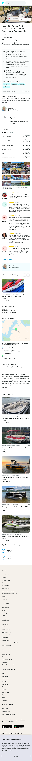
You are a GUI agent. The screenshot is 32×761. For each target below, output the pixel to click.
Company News (6, 654)
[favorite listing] (5, 34)
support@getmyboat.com (8, 714)
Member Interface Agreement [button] (9, 593)
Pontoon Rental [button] (6, 635)
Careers (4, 577)
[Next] (28, 275)
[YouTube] (21, 734)
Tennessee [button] (14, 44)
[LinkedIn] (12, 734)
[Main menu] (29, 3)
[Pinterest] (18, 734)
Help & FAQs (5, 708)
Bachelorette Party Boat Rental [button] (10, 643)
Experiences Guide (7, 659)
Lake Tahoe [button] (5, 678)
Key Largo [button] (4, 695)
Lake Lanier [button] (5, 676)
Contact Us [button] (4, 599)
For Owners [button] (5, 610)
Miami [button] (3, 673)
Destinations (5, 662)
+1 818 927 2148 (6, 711)
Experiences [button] (5, 620)
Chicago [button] (4, 689)
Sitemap (4, 596)
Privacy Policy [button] (8, 750)
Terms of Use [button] (16, 745)
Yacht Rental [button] (5, 637)
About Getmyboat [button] (6, 575)
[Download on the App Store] (7, 727)
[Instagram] (9, 734)
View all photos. (8, 188)
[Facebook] (3, 734)
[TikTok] (15, 734)
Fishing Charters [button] (6, 629)
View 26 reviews (7, 259)
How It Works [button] (5, 607)
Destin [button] (3, 697)
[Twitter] (6, 734)
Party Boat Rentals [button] (6, 645)
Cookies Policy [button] (6, 588)
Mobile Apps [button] (5, 613)
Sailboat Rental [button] (5, 640)
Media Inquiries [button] (6, 580)
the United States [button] (6, 44)
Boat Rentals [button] (5, 624)
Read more (4, 387)
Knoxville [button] (19, 44)
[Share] (2, 34)
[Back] (24, 275)
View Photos (25, 20)
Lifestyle (4, 657)
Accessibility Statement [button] (8, 591)
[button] (13, 285)
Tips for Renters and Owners (9, 665)
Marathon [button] (4, 700)
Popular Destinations (8, 669)
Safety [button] (3, 615)
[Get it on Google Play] (19, 727)
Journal (4, 650)
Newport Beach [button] (6, 686)
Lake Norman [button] (5, 692)
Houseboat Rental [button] (6, 632)
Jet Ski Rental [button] (5, 627)
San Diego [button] (4, 681)
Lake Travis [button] (5, 684)
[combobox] (15, 2)
